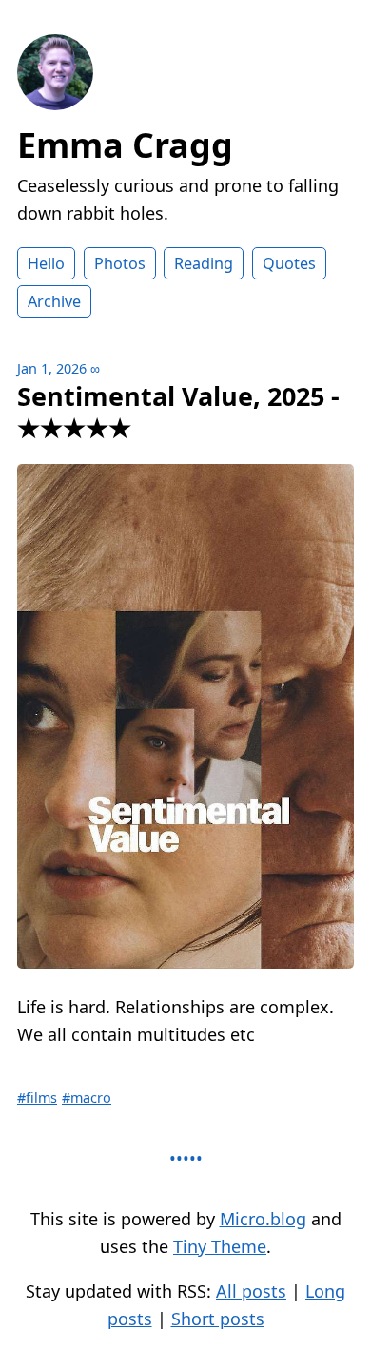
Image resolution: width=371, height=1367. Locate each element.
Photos (120, 263)
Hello (46, 263)
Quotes (289, 263)
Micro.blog (263, 1218)
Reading (203, 263)
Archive (54, 301)
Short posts (217, 1318)
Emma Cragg (125, 145)
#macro (86, 1097)
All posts (251, 1291)
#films (37, 1097)
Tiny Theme (219, 1246)
